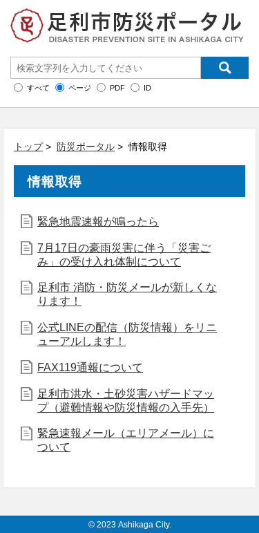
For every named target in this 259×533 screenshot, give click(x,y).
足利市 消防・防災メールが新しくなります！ (127, 294)
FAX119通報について (90, 367)
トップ (28, 146)
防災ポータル (86, 146)
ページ (79, 88)
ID (147, 88)
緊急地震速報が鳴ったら (98, 221)
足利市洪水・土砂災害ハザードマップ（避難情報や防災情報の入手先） (125, 400)
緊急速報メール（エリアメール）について (125, 440)
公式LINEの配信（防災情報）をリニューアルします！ (127, 334)
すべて (38, 88)
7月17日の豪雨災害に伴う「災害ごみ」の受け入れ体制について (124, 255)
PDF (117, 88)
